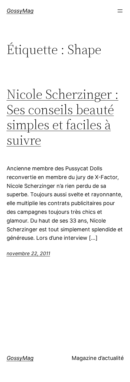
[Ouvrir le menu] (120, 10)
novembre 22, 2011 (28, 253)
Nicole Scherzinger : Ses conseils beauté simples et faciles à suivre (63, 117)
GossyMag (20, 11)
